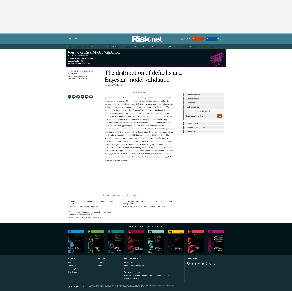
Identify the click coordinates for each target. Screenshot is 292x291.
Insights (169, 47)
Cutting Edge (118, 47)
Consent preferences (132, 278)
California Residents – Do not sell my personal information (146, 275)
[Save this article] (82, 97)
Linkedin (191, 263)
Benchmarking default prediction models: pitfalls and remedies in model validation (90, 213)
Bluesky (202, 263)
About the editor (193, 95)
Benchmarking (157, 47)
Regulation (96, 47)
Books (176, 47)
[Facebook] (74, 97)
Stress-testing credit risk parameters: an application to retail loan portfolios (147, 202)
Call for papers (193, 107)
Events (202, 47)
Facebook (195, 263)
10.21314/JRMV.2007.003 (79, 76)
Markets (87, 47)
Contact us (191, 131)
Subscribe (211, 39)
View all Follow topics (188, 263)
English (187, 39)
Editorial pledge (74, 269)
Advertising (102, 262)
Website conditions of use (134, 266)
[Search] (76, 39)
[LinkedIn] (78, 97)
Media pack (102, 266)
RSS (213, 263)
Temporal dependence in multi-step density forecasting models (91, 202)
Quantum (128, 47)
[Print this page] (91, 97)
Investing (106, 47)
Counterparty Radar (142, 47)
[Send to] (87, 97)
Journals (184, 47)
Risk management (74, 47)
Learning (193, 47)
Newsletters (198, 39)
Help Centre (72, 272)
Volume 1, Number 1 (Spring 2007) (80, 71)
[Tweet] (69, 97)
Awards (210, 47)
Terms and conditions (132, 272)
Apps (206, 263)
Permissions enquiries (196, 127)
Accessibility (128, 262)
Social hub (210, 263)
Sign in (221, 39)
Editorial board (193, 99)
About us (71, 262)
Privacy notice (129, 269)
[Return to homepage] (147, 41)
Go (219, 116)
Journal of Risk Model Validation (94, 52)
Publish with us (193, 123)
